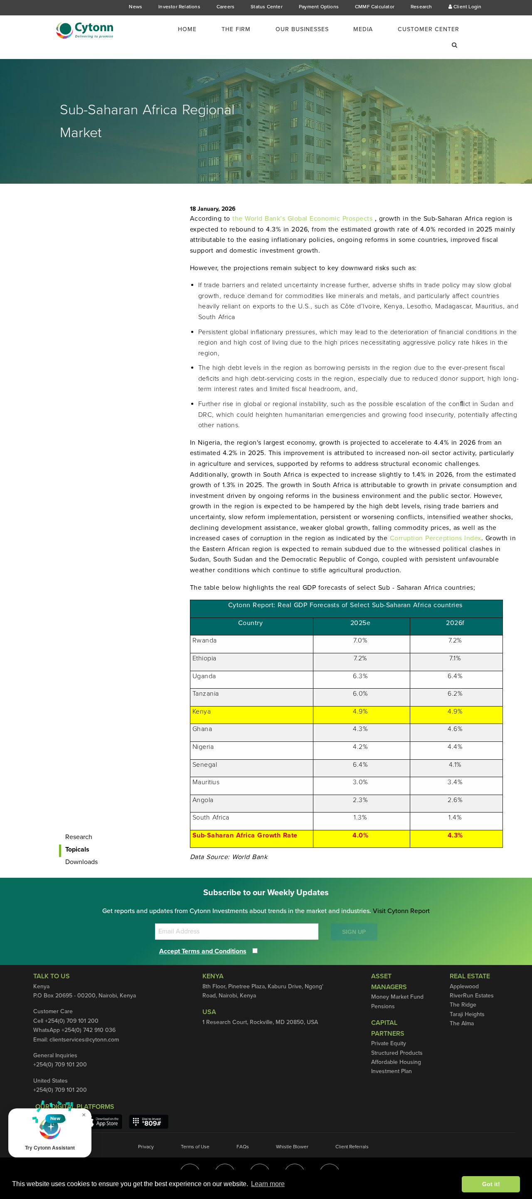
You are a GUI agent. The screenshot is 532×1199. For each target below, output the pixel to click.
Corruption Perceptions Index (435, 538)
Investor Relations (179, 7)
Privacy (146, 1147)
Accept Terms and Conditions (202, 951)
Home (187, 29)
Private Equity (388, 1043)
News (135, 7)
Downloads (81, 862)
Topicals (77, 849)
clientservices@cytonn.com (84, 1039)
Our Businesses (302, 29)
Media (363, 29)
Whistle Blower (292, 1147)
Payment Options (319, 7)
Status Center (267, 7)
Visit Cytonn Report (401, 911)
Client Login (467, 7)
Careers (225, 7)
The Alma (462, 1023)
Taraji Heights (467, 1014)
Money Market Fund (397, 996)
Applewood (464, 986)
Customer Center (428, 29)
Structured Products (397, 1052)
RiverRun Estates (472, 995)
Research (421, 7)
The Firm (236, 29)
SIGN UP (354, 931)
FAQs (242, 1147)
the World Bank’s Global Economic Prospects (303, 218)
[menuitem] (192, 29)
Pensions (383, 1006)
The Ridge (463, 1004)
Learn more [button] (268, 1183)
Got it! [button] (491, 1184)
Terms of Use (195, 1147)
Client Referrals (352, 1147)
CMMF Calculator (374, 7)
